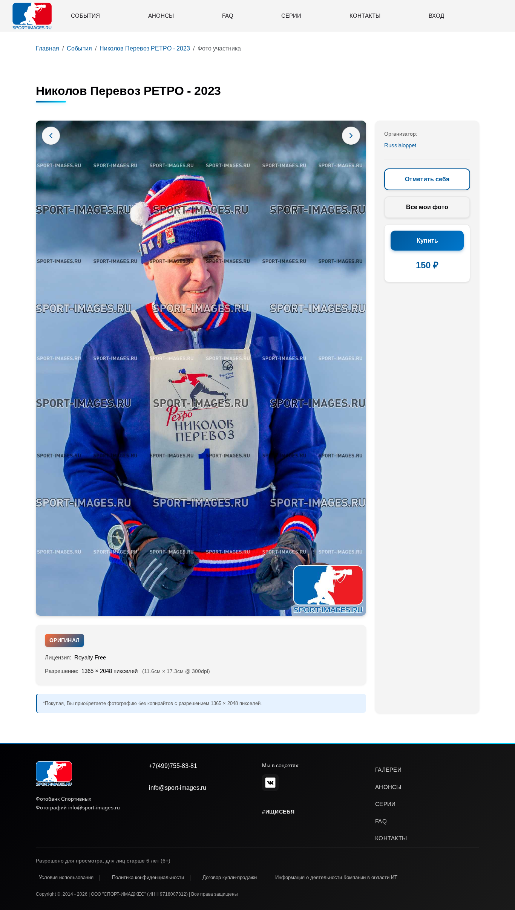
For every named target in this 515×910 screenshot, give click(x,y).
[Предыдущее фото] (51, 136)
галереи (388, 769)
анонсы (388, 787)
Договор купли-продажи (229, 877)
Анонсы (161, 15)
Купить (427, 240)
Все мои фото (427, 207)
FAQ (227, 15)
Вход (436, 15)
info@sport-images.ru (177, 788)
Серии (291, 15)
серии (385, 804)
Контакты (364, 15)
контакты (391, 838)
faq (381, 821)
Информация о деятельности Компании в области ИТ (336, 877)
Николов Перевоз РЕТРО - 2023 (145, 48)
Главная (47, 48)
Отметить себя (427, 179)
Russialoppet (400, 145)
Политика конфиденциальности (148, 877)
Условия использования (66, 877)
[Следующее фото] (351, 136)
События (85, 15)
